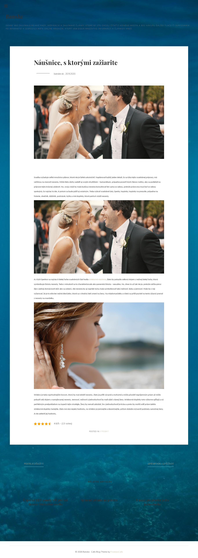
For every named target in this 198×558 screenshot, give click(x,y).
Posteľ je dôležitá (34, 463)
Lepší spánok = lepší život (161, 463)
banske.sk (59, 73)
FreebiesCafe (117, 551)
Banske (14, 16)
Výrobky (104, 431)
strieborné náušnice (97, 279)
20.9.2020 (70, 73)
